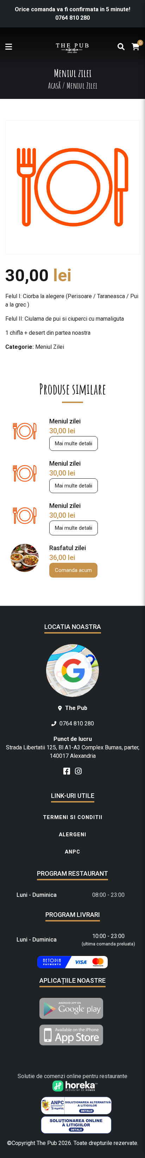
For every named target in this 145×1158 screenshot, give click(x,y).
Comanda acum (73, 570)
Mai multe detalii (73, 443)
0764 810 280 (72, 17)
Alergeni (72, 834)
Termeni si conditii (72, 817)
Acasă (54, 85)
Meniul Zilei (49, 347)
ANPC (72, 852)
